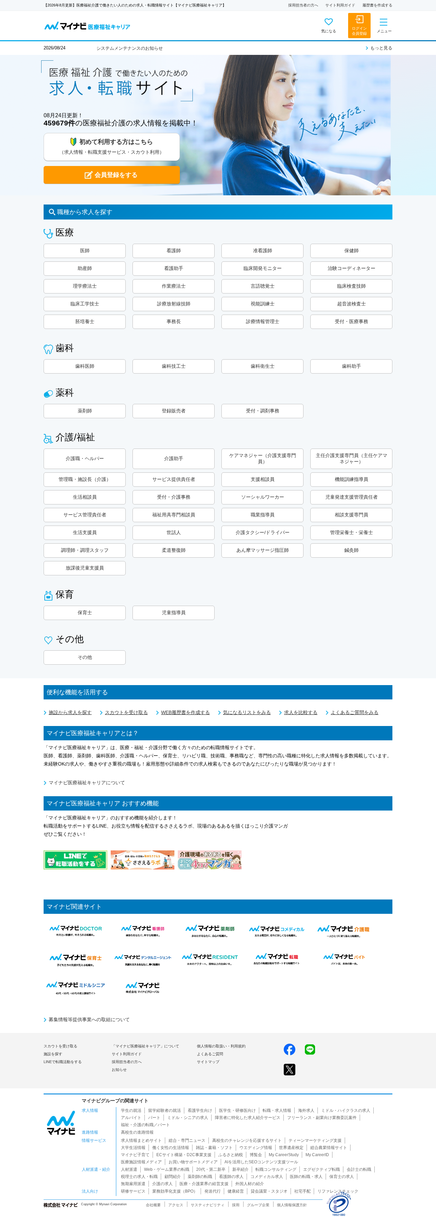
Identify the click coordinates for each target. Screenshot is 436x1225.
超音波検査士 (351, 303)
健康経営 (236, 1191)
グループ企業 (258, 1205)
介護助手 (173, 458)
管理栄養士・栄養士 (351, 532)
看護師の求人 (231, 1176)
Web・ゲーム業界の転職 (166, 1169)
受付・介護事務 (173, 497)
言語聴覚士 (263, 286)
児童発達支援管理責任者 (351, 497)
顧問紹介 (173, 1176)
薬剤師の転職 (200, 1176)
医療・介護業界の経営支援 (204, 1183)
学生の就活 (131, 1110)
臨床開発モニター (263, 268)
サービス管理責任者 (84, 514)
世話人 (174, 532)
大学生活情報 (133, 1147)
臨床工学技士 (85, 303)
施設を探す (53, 1054)
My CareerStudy (284, 1154)
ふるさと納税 (230, 1154)
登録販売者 (174, 410)
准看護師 (262, 250)
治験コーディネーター (351, 268)
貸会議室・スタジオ (269, 1191)
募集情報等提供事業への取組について (89, 1019)
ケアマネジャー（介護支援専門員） (262, 458)
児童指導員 (174, 612)
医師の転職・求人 (306, 1176)
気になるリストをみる (247, 712)
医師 (85, 250)
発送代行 (212, 1191)
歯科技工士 (174, 366)
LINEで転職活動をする (63, 1062)
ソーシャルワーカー (262, 497)
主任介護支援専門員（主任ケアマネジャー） (351, 458)
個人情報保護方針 (292, 1205)
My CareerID (317, 1154)
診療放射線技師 (173, 303)
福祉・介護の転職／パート (145, 1124)
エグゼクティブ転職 (321, 1169)
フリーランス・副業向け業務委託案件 (322, 1117)
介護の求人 (162, 1183)
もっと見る (381, 47)
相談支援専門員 (351, 514)
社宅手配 (302, 1191)
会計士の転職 (359, 1169)
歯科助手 (351, 366)
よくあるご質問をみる (354, 712)
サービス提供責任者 (173, 479)
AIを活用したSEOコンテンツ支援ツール (261, 1162)
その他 (85, 657)
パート (154, 1117)
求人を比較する (300, 712)
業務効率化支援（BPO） (175, 1191)
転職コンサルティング (275, 1169)
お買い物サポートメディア (193, 1162)
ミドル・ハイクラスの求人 (345, 1110)
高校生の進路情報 (137, 1132)
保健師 (351, 250)
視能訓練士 (263, 303)
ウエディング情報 (255, 1147)
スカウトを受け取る (126, 712)
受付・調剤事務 (262, 410)
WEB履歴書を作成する (185, 712)
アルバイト (131, 1117)
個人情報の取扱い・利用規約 (221, 1046)
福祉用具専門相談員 (173, 514)
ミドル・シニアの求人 (187, 1117)
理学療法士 (85, 286)
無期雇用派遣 (133, 1183)
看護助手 (173, 268)
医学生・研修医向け (237, 1110)
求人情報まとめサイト (141, 1140)
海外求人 (306, 1110)
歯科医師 (84, 366)
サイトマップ (208, 1062)
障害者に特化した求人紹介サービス (247, 1117)
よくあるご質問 (210, 1054)
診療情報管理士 (262, 321)
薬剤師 (85, 410)
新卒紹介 (240, 1169)
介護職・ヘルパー (85, 458)
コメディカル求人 (266, 1176)
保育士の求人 (341, 1176)
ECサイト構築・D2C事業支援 (184, 1154)
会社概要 (153, 1205)
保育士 (85, 612)
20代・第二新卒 (210, 1169)
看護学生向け (200, 1110)
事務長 (174, 321)
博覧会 (256, 1154)
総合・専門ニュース (187, 1140)
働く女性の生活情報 (170, 1147)
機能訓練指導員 (351, 479)
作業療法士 (174, 286)
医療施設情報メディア (141, 1162)
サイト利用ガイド (340, 5)
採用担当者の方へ (303, 5)
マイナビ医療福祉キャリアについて (87, 782)
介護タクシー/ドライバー (263, 532)
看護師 (174, 250)
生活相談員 (85, 497)
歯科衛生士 (263, 366)
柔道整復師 (174, 550)
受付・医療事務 (351, 321)
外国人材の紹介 (249, 1183)
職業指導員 (263, 514)
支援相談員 (263, 479)
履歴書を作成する (377, 5)
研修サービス (133, 1191)
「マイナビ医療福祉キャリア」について (145, 1046)
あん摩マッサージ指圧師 (262, 550)
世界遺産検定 (291, 1147)
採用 (235, 1205)
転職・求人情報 (277, 1110)
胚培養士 (84, 321)
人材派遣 (129, 1169)
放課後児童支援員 (85, 568)
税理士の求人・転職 (139, 1176)
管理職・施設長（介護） (85, 479)
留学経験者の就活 (164, 1110)
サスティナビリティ (207, 1205)
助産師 (85, 268)
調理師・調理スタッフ (85, 550)
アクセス (175, 1205)
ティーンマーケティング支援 (315, 1140)
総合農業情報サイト (328, 1147)
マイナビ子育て (135, 1154)
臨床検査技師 (351, 286)
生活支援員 (85, 532)
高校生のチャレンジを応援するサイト (247, 1140)
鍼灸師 (351, 550)
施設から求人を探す (70, 712)
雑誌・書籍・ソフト (214, 1147)
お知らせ (119, 1070)
